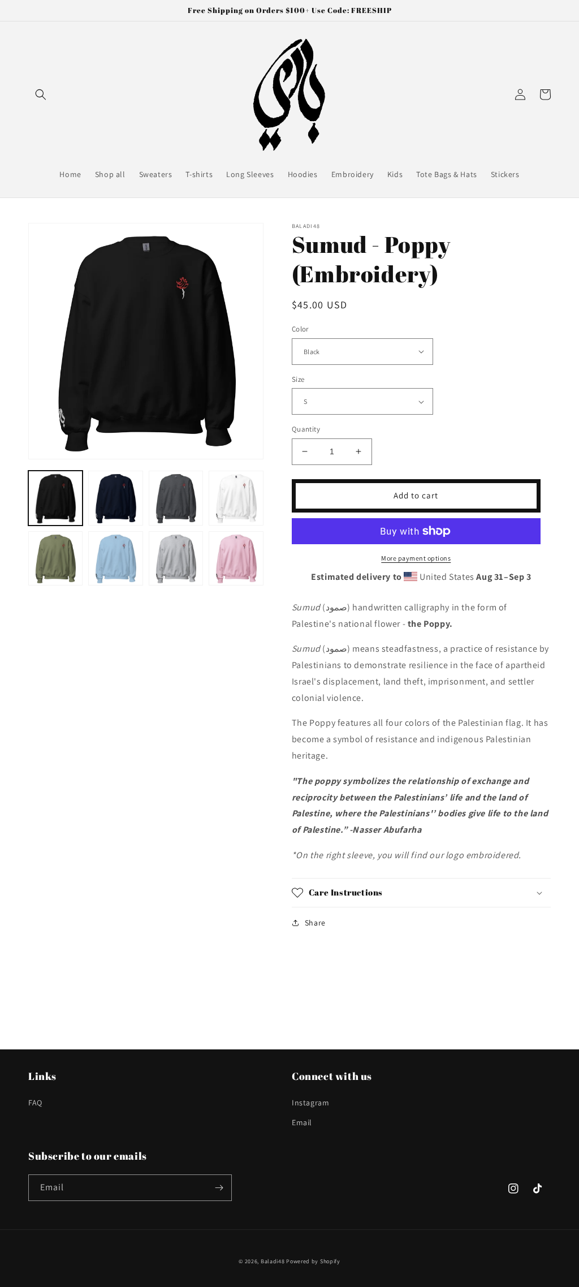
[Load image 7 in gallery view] (176, 558)
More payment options (416, 558)
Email (302, 1122)
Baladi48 (273, 1261)
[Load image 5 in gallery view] (55, 558)
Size (298, 379)
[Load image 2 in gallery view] (115, 498)
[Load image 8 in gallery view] (236, 558)
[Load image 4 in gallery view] (236, 498)
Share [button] (315, 923)
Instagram (310, 1102)
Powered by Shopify (313, 1261)
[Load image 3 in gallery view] (176, 498)
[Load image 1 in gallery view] (55, 498)
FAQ (35, 1102)
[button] (40, 94)
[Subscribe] (218, 1187)
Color (300, 329)
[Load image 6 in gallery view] (115, 558)
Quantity (306, 429)
